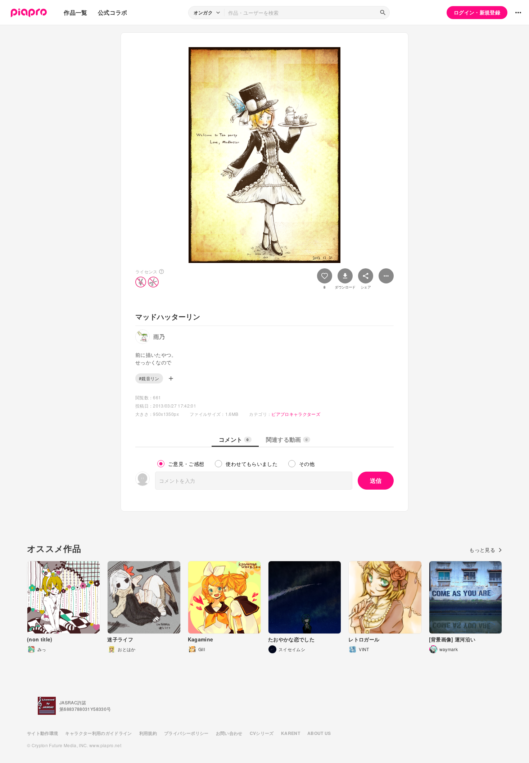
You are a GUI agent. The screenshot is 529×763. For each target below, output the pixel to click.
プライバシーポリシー (186, 733)
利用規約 (148, 733)
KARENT (290, 733)
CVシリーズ (262, 733)
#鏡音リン (149, 378)
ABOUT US (319, 733)
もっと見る (482, 549)
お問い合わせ (229, 733)
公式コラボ (112, 12)
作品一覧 (75, 12)
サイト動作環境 (42, 733)
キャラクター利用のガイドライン (98, 733)
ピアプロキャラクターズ (295, 414)
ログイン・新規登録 (477, 12)
